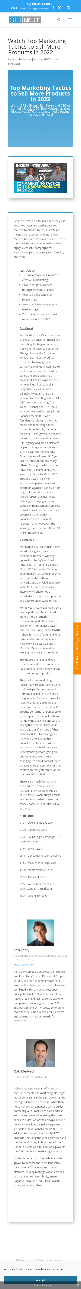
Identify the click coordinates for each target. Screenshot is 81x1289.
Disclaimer (23, 1260)
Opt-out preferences (47, 1260)
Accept (40, 1280)
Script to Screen (21, 59)
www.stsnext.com (24, 964)
